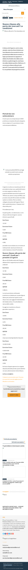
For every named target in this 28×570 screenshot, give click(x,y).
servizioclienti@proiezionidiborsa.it (12, 558)
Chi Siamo (5, 1)
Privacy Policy (16, 565)
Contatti (9, 1)
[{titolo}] (3, 534)
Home (4, 16)
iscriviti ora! (14, 395)
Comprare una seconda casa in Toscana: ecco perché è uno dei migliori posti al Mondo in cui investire (13, 379)
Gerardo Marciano (18, 17)
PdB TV (10, 2)
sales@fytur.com (7, 552)
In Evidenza (5, 17)
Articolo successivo (18, 442)
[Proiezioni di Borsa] (14, 6)
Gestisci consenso (8, 565)
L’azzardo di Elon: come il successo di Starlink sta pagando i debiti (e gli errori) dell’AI (13, 482)
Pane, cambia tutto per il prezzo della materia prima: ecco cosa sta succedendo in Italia (13, 464)
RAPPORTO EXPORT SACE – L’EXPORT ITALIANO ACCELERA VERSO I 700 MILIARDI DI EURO (13, 508)
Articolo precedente (10, 439)
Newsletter (5, 2)
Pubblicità (20, 1)
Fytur (22, 568)
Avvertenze (14, 1)
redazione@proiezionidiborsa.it (11, 547)
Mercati (7, 16)
